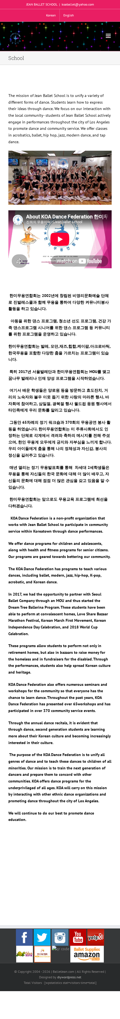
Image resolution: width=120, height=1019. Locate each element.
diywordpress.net (69, 977)
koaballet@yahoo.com (78, 4)
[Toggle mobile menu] (109, 36)
